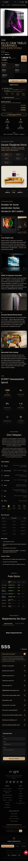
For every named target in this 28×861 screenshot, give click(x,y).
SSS (21, 791)
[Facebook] (10, 781)
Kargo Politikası (14, 816)
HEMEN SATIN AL (14, 85)
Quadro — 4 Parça (7, 800)
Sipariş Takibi (14, 813)
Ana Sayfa (3, 5)
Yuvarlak (7, 802)
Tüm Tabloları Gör (20, 803)
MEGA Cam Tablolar (7, 795)
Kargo (20, 852)
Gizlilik (8, 852)
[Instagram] (6, 781)
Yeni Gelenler (7, 807)
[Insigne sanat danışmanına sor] (26, 852)
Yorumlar (21, 795)
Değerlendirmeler (8, 623)
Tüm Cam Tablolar (7, 788)
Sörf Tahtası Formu (7, 797)
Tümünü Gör (24, 649)
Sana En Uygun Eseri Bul (14, 114)
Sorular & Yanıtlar (19, 623)
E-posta (4, 741)
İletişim (20, 793)
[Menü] (26, 2)
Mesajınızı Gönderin (14, 758)
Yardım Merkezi (14, 821)
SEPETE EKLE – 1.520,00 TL (18, 81)
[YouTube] (21, 781)
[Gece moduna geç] (25, 158)
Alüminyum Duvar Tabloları (7, 791)
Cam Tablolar (8, 5)
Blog (21, 800)
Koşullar (12, 852)
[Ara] (17, 2)
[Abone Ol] (20, 831)
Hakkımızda (20, 788)
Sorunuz (4, 747)
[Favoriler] (15, 2)
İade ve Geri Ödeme (14, 818)
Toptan (20, 798)
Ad (3, 736)
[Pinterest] (14, 781)
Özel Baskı (7, 804)
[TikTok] (17, 781)
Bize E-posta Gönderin (8, 846)
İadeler (16, 852)
